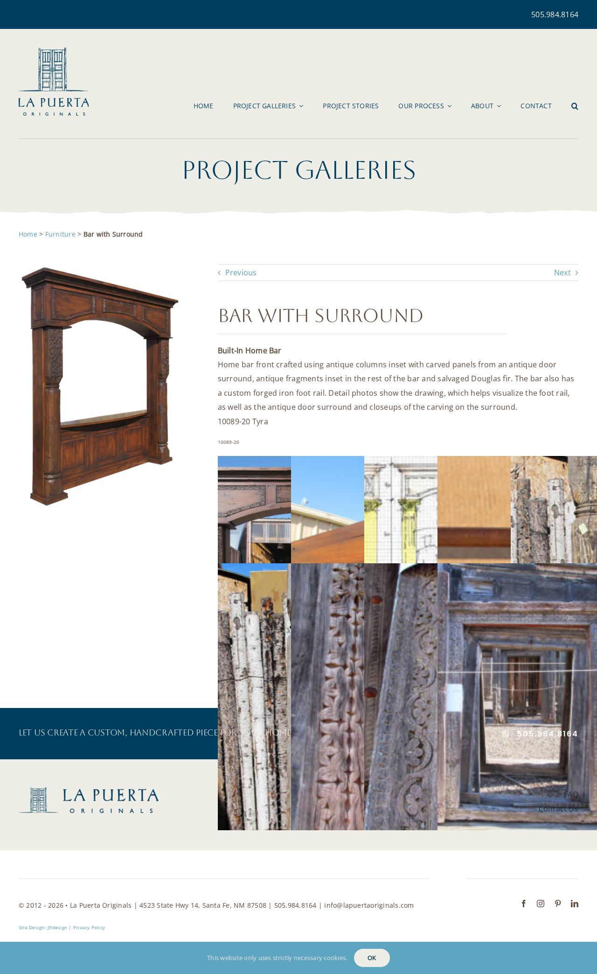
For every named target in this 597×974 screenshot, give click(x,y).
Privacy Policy (89, 927)
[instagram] (540, 903)
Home (28, 234)
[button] (574, 106)
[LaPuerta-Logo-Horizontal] (89, 791)
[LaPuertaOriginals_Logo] (54, 51)
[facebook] (524, 903)
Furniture (60, 234)
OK (372, 957)
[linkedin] (574, 903)
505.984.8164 (554, 14)
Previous (241, 272)
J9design (57, 927)
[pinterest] (558, 903)
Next (562, 272)
